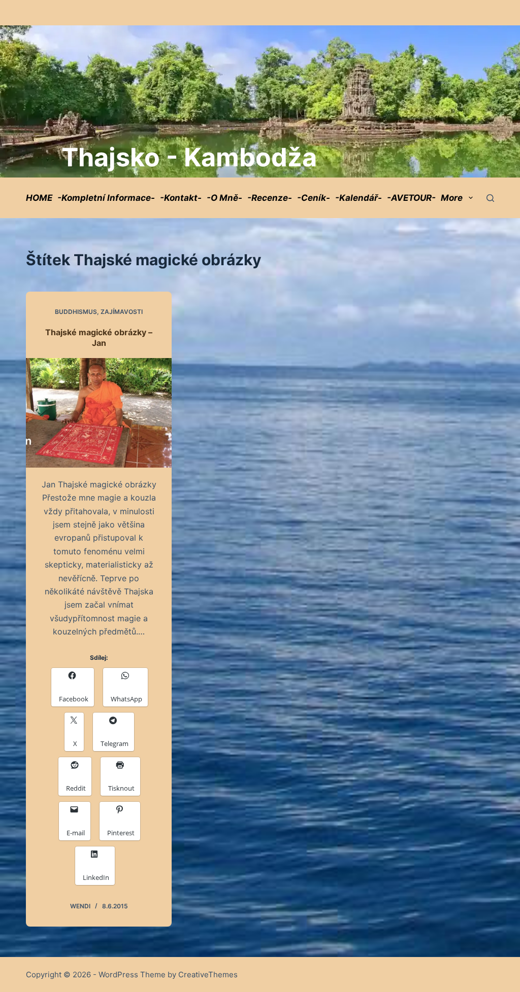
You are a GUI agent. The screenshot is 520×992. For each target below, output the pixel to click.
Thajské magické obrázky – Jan (98, 337)
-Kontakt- (181, 198)
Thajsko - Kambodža (189, 157)
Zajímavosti (122, 311)
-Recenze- (269, 198)
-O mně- (224, 198)
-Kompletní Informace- (106, 198)
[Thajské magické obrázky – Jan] (99, 412)
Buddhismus (76, 311)
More (452, 198)
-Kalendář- (358, 198)
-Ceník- (313, 198)
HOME (39, 198)
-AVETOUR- (411, 198)
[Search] (490, 198)
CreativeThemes (208, 974)
